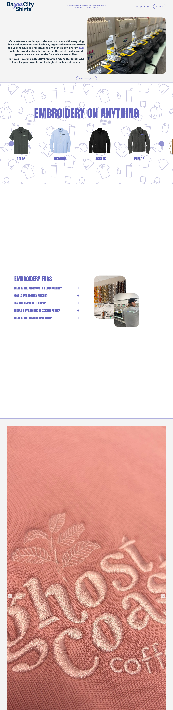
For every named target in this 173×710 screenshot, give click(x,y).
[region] (86, 143)
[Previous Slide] (10, 596)
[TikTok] (137, 6)
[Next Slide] (163, 596)
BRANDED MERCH (99, 5)
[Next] (161, 143)
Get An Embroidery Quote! (86, 79)
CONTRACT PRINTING (83, 8)
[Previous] (11, 143)
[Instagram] (141, 6)
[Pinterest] (148, 6)
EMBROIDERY (87, 5)
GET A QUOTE (159, 6)
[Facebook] (144, 6)
